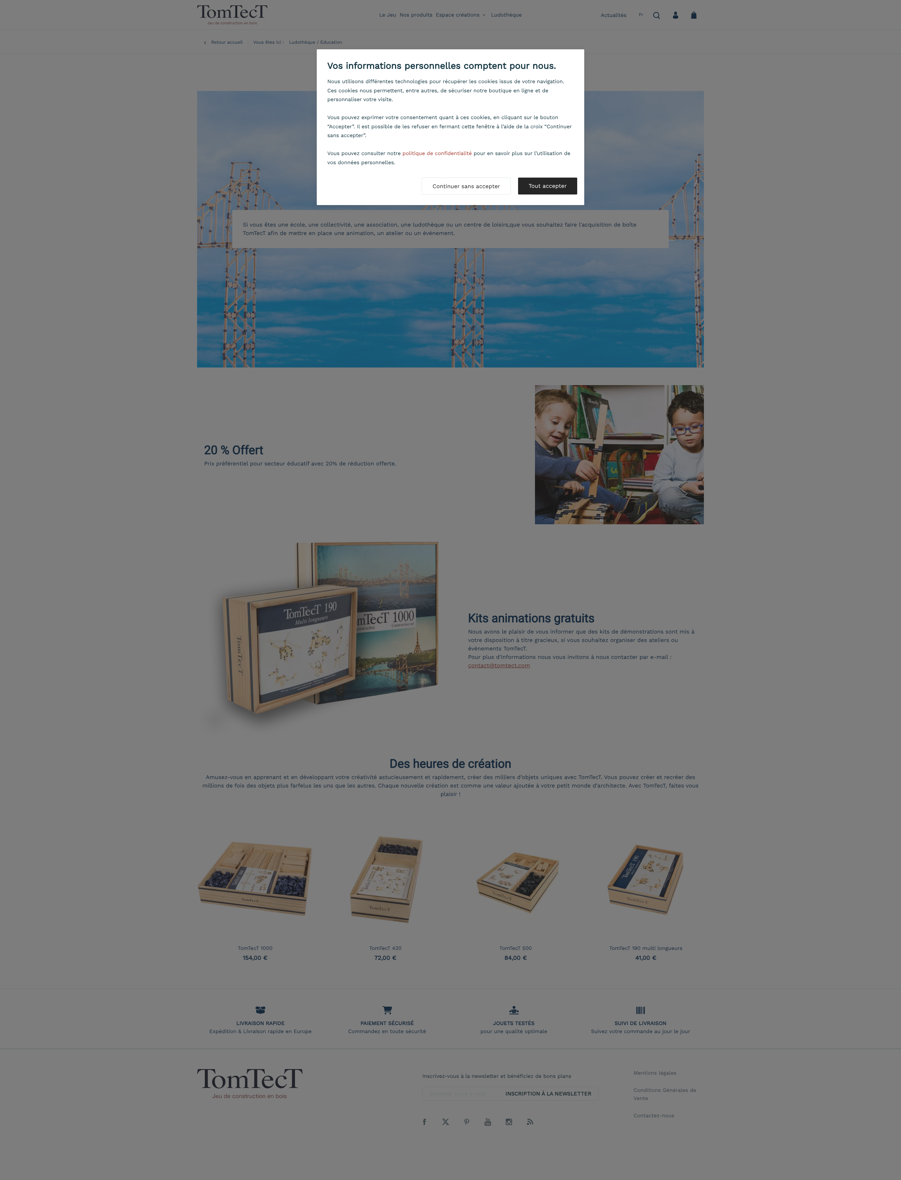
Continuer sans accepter (466, 186)
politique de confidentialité (437, 153)
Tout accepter (548, 186)
